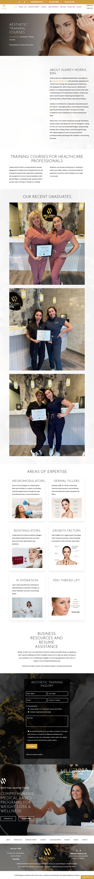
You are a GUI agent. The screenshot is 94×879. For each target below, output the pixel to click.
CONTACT (89, 5)
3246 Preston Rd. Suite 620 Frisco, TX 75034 (78, 856)
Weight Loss (18, 840)
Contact (85, 840)
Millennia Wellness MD (59, 81)
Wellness (67, 840)
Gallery (76, 840)
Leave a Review (15, 856)
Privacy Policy (38, 875)
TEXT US (90, 8)
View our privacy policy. (34, 754)
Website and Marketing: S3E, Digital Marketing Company (62, 875)
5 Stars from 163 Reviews (15, 853)
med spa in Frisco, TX (47, 864)
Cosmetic (43, 840)
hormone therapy (28, 867)
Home (11, 37)
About (17, 37)
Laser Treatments (55, 840)
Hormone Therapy (31, 840)
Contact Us (87, 877)
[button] (8, 818)
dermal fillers (71, 867)
